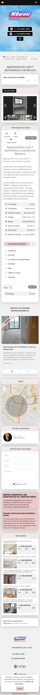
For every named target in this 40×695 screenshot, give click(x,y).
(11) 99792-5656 (23, 34)
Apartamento (9, 59)
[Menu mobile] (2, 2)
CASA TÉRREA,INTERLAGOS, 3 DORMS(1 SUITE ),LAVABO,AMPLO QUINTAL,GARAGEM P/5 (19, 571)
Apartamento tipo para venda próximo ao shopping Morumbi (17, 542)
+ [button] (4, 386)
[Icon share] (20, 38)
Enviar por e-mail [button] (21, 484)
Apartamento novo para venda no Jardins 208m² (20, 556)
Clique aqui (7, 623)
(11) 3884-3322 (23, 29)
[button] (5, 105)
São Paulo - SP (22, 57)
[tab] (9, 91)
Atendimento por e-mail (22, 647)
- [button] (4, 389)
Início (7, 57)
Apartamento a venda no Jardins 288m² (16, 586)
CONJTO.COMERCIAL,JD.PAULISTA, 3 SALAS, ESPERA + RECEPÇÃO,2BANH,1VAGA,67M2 (18, 601)
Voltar (35, 59)
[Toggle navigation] (36, 2)
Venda (12, 57)
